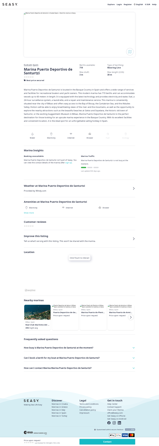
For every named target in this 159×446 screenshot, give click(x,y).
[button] (79, 188)
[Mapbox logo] (30, 290)
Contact (107, 441)
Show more (29, 212)
